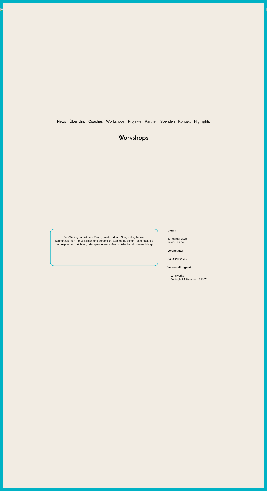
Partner (151, 121)
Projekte (134, 121)
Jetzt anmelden (120, 256)
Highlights (202, 121)
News (61, 121)
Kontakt (184, 121)
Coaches (95, 121)
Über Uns (77, 121)
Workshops (115, 121)
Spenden (167, 121)
